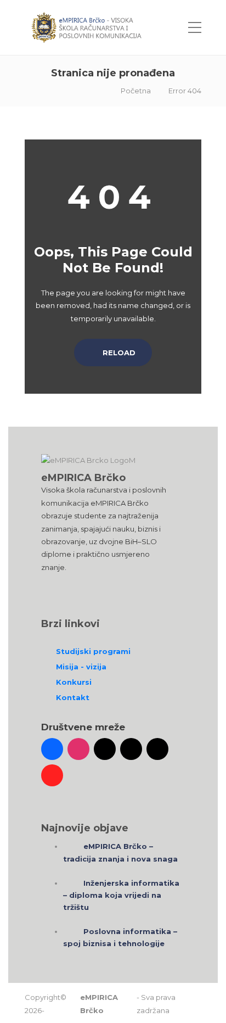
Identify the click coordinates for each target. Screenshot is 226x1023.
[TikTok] (105, 749)
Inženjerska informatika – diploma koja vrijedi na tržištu (121, 895)
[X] (131, 749)
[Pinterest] (52, 775)
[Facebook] (52, 749)
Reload (117, 352)
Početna (136, 90)
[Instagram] (78, 749)
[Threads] (157, 749)
